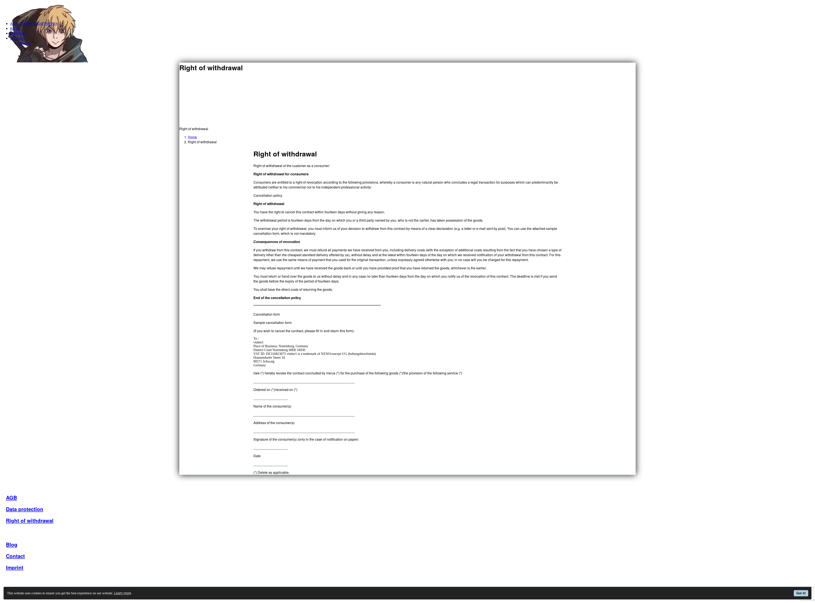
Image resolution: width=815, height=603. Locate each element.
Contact (18, 33)
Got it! (801, 593)
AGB (11, 497)
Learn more (122, 592)
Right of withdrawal (29, 520)
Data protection (24, 509)
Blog (14, 28)
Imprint (14, 567)
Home (192, 137)
